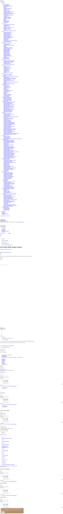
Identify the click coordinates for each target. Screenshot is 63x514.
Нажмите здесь (2, 370)
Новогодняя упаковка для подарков (9, 105)
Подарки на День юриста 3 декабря (9, 114)
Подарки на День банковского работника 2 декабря (11, 133)
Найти (9, 233)
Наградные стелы (6, 207)
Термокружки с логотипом (8, 43)
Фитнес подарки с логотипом (8, 185)
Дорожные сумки (6, 70)
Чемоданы (5, 66)
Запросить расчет (3, 220)
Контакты (3, 214)
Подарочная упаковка (7, 136)
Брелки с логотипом (7, 91)
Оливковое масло (6, 179)
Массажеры (5, 180)
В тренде (3, 212)
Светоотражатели (6, 86)
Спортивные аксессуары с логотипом (9, 181)
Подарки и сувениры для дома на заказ (9, 200)
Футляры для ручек (6, 62)
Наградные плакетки (7, 208)
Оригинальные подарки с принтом (9, 169)
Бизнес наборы (6, 145)
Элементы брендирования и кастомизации (8, 188)
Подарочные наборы (5, 139)
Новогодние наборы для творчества (9, 108)
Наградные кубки (6, 209)
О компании (4, 211)
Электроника (4, 75)
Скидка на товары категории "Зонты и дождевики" (8, 465)
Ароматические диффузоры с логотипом (10, 30)
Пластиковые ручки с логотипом (8, 61)
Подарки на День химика (7, 132)
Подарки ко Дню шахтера (7, 113)
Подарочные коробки (7, 137)
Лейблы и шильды (6, 189)
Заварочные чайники (7, 49)
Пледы (5, 29)
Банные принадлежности (7, 33)
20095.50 (4, 328)
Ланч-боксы (5, 46)
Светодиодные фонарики (7, 37)
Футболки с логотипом (7, 16)
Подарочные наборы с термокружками (9, 150)
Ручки (3, 59)
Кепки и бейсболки (6, 4)
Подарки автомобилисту (7, 125)
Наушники (5, 81)
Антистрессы (6, 89)
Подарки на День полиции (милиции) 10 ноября (11, 116)
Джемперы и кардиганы (7, 18)
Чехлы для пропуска (7, 96)
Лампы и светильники (7, 79)
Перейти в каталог (3, 466)
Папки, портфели (6, 88)
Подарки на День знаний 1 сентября (9, 123)
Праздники (3, 112)
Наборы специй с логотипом (8, 174)
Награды (5, 93)
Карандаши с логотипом (7, 63)
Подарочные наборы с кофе (8, 178)
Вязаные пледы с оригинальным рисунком (10, 167)
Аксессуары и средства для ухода (9, 27)
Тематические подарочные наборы (9, 166)
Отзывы (3, 361)
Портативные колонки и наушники (9, 80)
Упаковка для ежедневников (8, 99)
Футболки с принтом (7, 159)
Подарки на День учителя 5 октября (9, 126)
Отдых (3, 31)
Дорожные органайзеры (7, 94)
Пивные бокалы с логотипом (8, 47)
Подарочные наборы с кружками (8, 155)
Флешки (5, 82)
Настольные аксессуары (7, 87)
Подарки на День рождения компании (9, 122)
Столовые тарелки (6, 44)
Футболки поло (6, 14)
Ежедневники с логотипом (8, 100)
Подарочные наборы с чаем (8, 172)
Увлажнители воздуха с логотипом (9, 83)
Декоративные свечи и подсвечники (9, 24)
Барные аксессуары (6, 57)
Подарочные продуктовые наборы (9, 176)
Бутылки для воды (6, 53)
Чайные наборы (6, 58)
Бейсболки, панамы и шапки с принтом (9, 162)
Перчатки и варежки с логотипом (9, 11)
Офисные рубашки (6, 20)
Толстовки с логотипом (7, 17)
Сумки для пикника (7, 71)
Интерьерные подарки (7, 28)
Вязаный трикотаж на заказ (8, 196)
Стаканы (5, 56)
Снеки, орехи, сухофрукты (8, 177)
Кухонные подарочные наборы (8, 148)
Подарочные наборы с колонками (9, 144)
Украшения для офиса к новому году (9, 104)
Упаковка (3, 135)
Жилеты (5, 7)
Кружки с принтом (6, 163)
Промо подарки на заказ (7, 202)
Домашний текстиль (7, 25)
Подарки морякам (6, 134)
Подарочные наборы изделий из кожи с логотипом (11, 151)
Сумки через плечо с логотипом (8, 72)
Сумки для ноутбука (7, 69)
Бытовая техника (6, 77)
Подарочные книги (6, 95)
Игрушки (5, 26)
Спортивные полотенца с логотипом (9, 183)
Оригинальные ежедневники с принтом (10, 160)
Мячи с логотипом (6, 184)
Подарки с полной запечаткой (8, 206)
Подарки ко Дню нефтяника (8, 121)
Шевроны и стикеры (7, 191)
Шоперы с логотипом (7, 67)
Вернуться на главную (3, 434)
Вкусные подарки (4, 171)
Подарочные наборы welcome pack (9, 154)
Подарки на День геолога (7, 127)
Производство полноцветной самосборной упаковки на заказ (13, 138)
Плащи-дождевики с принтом (8, 161)
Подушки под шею (6, 35)
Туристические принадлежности (8, 36)
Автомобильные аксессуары (8, 34)
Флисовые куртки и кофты (8, 8)
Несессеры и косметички (7, 68)
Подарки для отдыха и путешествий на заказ (10, 199)
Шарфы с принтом (6, 164)
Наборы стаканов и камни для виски (9, 153)
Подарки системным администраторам (9, 129)
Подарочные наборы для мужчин (9, 142)
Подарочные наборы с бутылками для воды (10, 156)
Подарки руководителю (7, 115)
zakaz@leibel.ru (4, 355)
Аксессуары (5, 6)
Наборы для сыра (6, 143)
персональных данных (13, 404)
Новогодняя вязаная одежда (8, 103)
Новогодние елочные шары (8, 109)
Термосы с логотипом (7, 54)
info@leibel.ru (4, 388)
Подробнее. (6, 510)
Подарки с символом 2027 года (8, 102)
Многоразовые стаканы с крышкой (9, 45)
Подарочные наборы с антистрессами (9, 157)
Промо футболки (6, 21)
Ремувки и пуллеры (7, 190)
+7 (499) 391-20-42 (5, 387)
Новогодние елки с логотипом (8, 111)
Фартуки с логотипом (7, 12)
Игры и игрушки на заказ (7, 195)
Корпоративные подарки (5, 84)
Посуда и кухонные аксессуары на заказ (9, 194)
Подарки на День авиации (7, 130)
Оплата (3, 363)
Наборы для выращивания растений (9, 140)
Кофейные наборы (6, 51)
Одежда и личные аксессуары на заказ (9, 204)
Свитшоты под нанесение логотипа (9, 13)
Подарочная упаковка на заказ (8, 198)
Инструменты (6, 39)
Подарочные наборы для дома (8, 152)
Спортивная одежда (7, 10)
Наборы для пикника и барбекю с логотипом (10, 40)
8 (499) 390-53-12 (2, 219)
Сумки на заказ (6, 203)
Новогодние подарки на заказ (8, 197)
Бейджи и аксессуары (7, 85)
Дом (2, 23)
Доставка (3, 362)
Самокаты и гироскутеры (7, 182)
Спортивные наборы (7, 149)
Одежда (3, 3)
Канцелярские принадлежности (8, 90)
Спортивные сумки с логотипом (8, 187)
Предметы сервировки (7, 50)
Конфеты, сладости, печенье (8, 175)
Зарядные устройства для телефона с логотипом (11, 76)
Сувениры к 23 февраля (7, 120)
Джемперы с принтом (7, 165)
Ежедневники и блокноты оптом (7, 97)
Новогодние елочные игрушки (8, 110)
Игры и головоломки (7, 41)
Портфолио (3, 230)
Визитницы (5, 92)
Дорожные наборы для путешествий (9, 141)
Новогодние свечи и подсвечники (9, 107)
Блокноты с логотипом (7, 98)
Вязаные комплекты (7, 5)
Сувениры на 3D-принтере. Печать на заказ (10, 205)
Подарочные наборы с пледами (8, 146)
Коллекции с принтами (5, 158)
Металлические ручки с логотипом (9, 64)
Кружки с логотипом (7, 52)
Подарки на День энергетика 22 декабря (10, 128)
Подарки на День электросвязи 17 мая (9, 131)
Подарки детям (6, 117)
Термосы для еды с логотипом (8, 48)
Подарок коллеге (6, 119)
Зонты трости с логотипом (8, 74)
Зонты (3, 73)
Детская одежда (6, 22)
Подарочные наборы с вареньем (8, 173)
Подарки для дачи (6, 38)
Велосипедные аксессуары (8, 186)
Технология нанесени (5, 213)
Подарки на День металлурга (8, 118)
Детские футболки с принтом (8, 168)
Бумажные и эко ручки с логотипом (9, 60)
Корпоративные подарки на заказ (9, 201)
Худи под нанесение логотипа (8, 15)
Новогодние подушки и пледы (8, 106)
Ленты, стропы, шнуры (7, 192)
